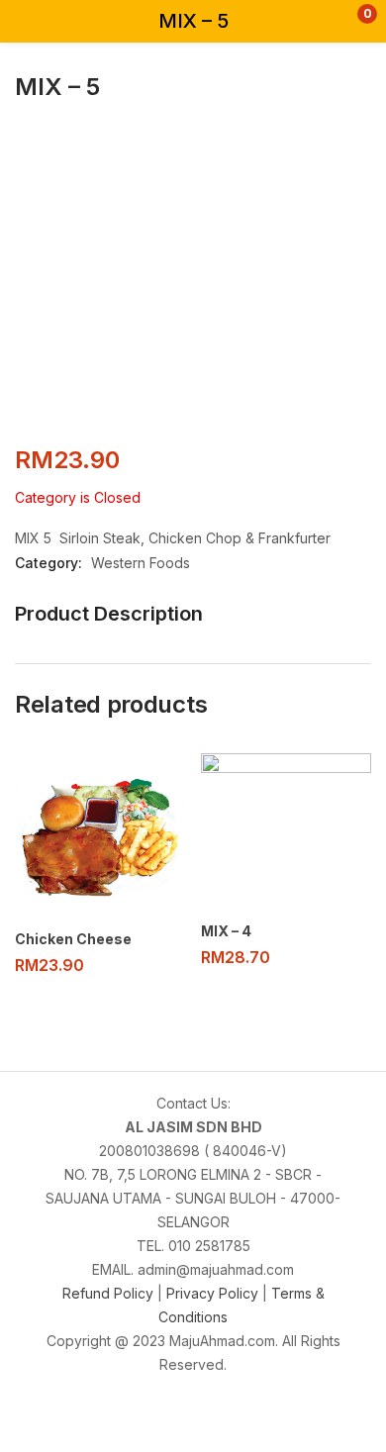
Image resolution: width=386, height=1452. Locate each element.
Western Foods (140, 562)
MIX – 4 (226, 930)
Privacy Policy (212, 1293)
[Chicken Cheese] (100, 836)
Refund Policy (109, 1293)
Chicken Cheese (73, 938)
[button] (329, 21)
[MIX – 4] (286, 832)
